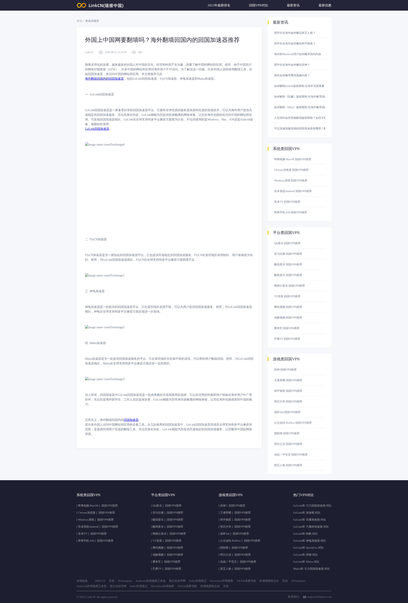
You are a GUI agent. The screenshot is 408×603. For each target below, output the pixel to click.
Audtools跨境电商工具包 (151, 580)
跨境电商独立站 (269, 580)
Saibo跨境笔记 (198, 580)
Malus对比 (311, 568)
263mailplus (125, 580)
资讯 (79, 21)
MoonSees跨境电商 (221, 580)
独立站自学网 (177, 580)
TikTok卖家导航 (246, 580)
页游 (111, 580)
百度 (226, 586)
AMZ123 (100, 580)
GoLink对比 (312, 505)
